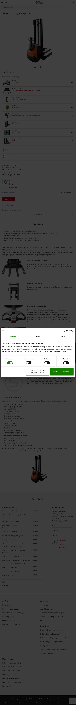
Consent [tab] (13, 336)
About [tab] (63, 336)
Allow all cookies (62, 372)
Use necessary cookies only (37, 372)
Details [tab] (38, 336)
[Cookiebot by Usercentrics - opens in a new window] (65, 330)
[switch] (26, 362)
